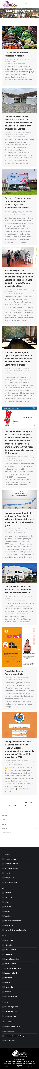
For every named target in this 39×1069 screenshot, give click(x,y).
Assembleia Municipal (11, 863)
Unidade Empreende (11, 1007)
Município (5, 815)
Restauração (8, 987)
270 (25, 805)
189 (31, 803)
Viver (3, 820)
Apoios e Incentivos (10, 1011)
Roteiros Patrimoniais (11, 959)
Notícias (13, 61)
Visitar (4, 824)
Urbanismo (8, 916)
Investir (4, 828)
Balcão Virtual (6, 833)
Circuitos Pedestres (10, 964)
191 (15, 805)
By (8, 63)
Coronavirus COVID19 (11, 134)
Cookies (30, 1067)
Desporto (7, 911)
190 (9, 805)
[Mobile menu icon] (35, 3)
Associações (25, 368)
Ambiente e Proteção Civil (12, 132)
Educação (8, 291)
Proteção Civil (8, 925)
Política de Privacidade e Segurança (16, 1067)
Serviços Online (9, 1031)
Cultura (6, 902)
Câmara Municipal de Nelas (14, 1061)
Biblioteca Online (9, 1040)
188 (25, 803)
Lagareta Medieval (10, 973)
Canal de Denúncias (10, 882)
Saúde (26, 134)
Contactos (7, 873)
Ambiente (7, 893)
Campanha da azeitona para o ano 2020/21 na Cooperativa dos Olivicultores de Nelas (19, 589)
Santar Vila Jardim (10, 996)
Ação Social (8, 897)
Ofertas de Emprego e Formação (15, 930)
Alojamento (8, 954)
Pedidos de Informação (12, 1026)
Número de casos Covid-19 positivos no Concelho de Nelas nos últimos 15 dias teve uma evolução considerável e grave (19, 519)
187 (20, 803)
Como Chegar (9, 940)
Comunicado (8, 596)
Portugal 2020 (9, 877)
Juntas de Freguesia (11, 868)
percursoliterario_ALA (14, 968)
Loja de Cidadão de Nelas (12, 921)
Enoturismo (8, 978)
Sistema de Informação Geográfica (15, 1036)
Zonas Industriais (10, 1016)
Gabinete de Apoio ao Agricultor (22, 596)
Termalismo (8, 992)
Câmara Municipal (10, 59)
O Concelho (8, 945)
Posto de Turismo (10, 950)
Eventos (7, 982)
